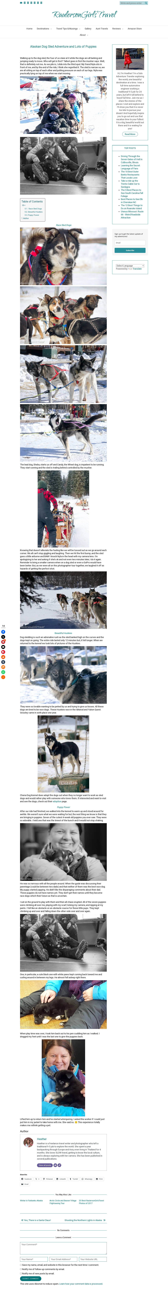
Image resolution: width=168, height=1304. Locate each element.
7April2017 (58, 51)
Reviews (116, 28)
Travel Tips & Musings (67, 28)
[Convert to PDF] (3, 652)
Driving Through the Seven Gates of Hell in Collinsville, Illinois (131, 159)
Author (26, 218)
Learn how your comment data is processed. (81, 1284)
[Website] (59, 1165)
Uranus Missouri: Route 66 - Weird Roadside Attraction (132, 214)
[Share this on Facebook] (3, 632)
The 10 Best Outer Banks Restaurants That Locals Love (130, 174)
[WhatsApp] (3, 672)
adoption (57, 801)
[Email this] (3, 647)
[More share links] (3, 677)
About (83, 35)
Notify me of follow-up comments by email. (43, 1269)
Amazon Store (135, 28)
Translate (137, 268)
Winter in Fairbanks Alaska (31, 1200)
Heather (73, 51)
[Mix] (3, 667)
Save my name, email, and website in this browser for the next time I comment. (60, 1265)
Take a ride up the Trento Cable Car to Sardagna (130, 184)
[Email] (55, 1165)
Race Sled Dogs (35, 209)
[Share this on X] (3, 637)
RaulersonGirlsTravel (84, 16)
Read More (130, 134)
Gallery (88, 28)
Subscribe (130, 250)
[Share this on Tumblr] (3, 662)
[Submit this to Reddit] (3, 657)
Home (29, 28)
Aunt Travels (102, 28)
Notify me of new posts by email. (38, 1273)
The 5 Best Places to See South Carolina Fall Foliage (132, 193)
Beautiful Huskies (35, 212)
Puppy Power (33, 215)
